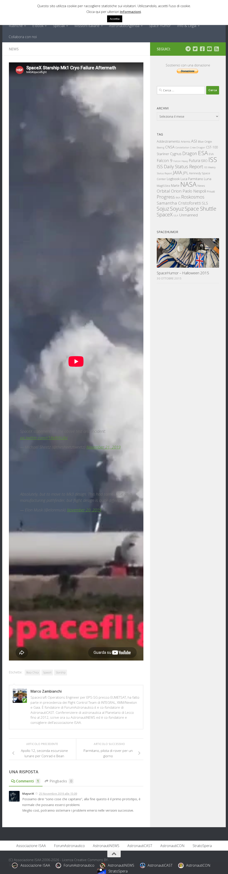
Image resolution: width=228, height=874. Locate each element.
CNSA (170, 147)
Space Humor (160, 25)
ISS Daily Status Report (180, 166)
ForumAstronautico (69, 845)
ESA (203, 153)
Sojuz (163, 208)
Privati (211, 191)
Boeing (160, 147)
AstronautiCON (172, 845)
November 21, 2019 (103, 447)
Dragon (189, 153)
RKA (178, 197)
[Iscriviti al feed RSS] (216, 48)
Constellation (182, 147)
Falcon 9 (165, 160)
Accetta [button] (115, 19)
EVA (211, 154)
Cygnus (175, 153)
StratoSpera (202, 845)
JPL (185, 172)
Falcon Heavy (180, 161)
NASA (188, 184)
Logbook (173, 178)
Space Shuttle (200, 208)
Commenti (27, 781)
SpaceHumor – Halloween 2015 (183, 272)
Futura (194, 160)
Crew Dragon (197, 147)
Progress (166, 197)
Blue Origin (205, 142)
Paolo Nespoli (194, 191)
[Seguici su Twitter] (195, 48)
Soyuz (177, 208)
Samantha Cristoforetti (179, 203)
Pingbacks (61, 781)
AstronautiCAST (139, 845)
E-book (37, 25)
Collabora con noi (23, 36)
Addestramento (168, 141)
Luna (207, 178)
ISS (212, 159)
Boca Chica (32, 672)
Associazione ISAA (31, 845)
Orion (176, 191)
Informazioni (130, 11)
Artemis (185, 142)
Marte (175, 185)
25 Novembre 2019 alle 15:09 (58, 794)
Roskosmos (192, 197)
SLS (205, 203)
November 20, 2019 (84, 510)
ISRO (204, 161)
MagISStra (163, 186)
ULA (175, 215)
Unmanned (188, 214)
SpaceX (47, 672)
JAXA (177, 173)
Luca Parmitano (192, 179)
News (14, 49)
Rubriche (16, 25)
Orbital (163, 191)
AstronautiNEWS (106, 845)
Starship (60, 672)
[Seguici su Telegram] (188, 48)
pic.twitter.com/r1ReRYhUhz (44, 437)
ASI (194, 141)
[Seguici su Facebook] (202, 48)
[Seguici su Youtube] (209, 48)
